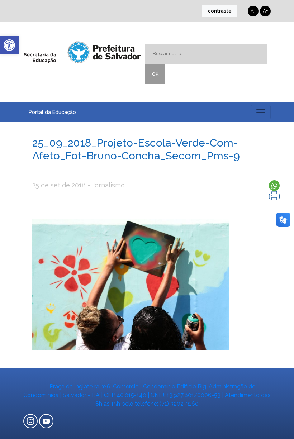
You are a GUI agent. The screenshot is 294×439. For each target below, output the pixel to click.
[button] (9, 45)
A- (253, 11)
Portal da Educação (52, 112)
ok (155, 74)
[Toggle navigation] (261, 112)
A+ (265, 11)
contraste (220, 11)
